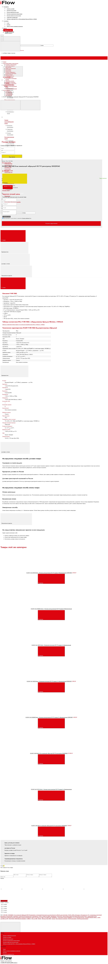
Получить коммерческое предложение (14, 14)
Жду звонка (12, 157)
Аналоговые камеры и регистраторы (10, 66)
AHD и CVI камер (76, 915)
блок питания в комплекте (61, 918)
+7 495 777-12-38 (9, 32)
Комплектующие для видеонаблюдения (10, 76)
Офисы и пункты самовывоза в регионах (15, 26)
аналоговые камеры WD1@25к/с (65, 917)
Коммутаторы (8, 71)
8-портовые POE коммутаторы (8, 167)
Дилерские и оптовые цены (12, 17)
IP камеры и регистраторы (10, 80)
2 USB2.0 (29, 918)
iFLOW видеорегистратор (82, 918)
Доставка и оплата (5, 263)
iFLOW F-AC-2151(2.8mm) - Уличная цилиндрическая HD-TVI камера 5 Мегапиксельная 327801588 (49, 573)
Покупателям (6, 6)
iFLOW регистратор (72, 918)
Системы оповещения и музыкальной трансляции (11, 72)
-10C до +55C (34, 918)
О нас (8, 23)
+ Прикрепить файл (6, 216)
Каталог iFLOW (26, 65)
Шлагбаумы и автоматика (11, 83)
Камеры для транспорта (11, 68)
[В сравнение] (11, 558)
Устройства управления (10, 82)
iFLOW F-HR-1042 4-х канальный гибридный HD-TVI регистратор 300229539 (49, 825)
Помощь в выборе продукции (13, 12)
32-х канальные (9, 95)
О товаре (3, 240)
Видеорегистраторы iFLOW (11, 88)
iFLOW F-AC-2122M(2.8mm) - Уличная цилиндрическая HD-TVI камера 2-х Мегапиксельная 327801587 (49, 717)
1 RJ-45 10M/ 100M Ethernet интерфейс (17, 918)
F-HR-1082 (5, 915)
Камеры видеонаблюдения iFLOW (11, 87)
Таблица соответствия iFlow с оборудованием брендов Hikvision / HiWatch (22, 19)
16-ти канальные (9, 94)
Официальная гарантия (6, 275)
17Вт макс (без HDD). (46, 918)
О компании (6, 21)
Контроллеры (7, 159)
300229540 (10, 915)
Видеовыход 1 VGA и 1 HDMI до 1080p (41, 916)
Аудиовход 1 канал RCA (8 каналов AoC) (22, 916)
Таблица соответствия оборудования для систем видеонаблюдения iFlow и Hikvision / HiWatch (23, 324)
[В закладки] (31, 558)
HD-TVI (69, 915)
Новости (5, 28)
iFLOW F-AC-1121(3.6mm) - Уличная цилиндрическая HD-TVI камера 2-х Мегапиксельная (51, 789)
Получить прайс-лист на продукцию (14, 15)
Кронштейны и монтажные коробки (11, 79)
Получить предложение (51, 223)
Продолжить (4, 901)
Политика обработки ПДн (26, 218)
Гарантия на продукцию (11, 10)
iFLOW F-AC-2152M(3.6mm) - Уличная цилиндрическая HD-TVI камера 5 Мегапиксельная (51, 609)
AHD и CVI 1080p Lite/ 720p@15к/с (49, 917)
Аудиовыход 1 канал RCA (56, 916)
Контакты (8, 24)
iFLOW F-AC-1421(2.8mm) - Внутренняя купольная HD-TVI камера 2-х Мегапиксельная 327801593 (49, 681)
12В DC (39, 918)
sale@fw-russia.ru (8, 33)
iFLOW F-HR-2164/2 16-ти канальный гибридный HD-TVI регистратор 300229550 (49, 753)
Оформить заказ (8, 30)
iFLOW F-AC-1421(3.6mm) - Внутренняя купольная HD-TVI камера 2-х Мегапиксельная (51, 645)
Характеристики (5, 252)
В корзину (5, 183)
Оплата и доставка (10, 8)
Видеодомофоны (9, 74)
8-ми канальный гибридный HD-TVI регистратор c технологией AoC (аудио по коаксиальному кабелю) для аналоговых (41, 915)
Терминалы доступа (10, 81)
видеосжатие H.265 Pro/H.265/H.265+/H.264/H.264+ (75, 916)
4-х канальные (8, 91)
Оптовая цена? (6, 190)
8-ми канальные (9, 93)
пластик (53, 918)
